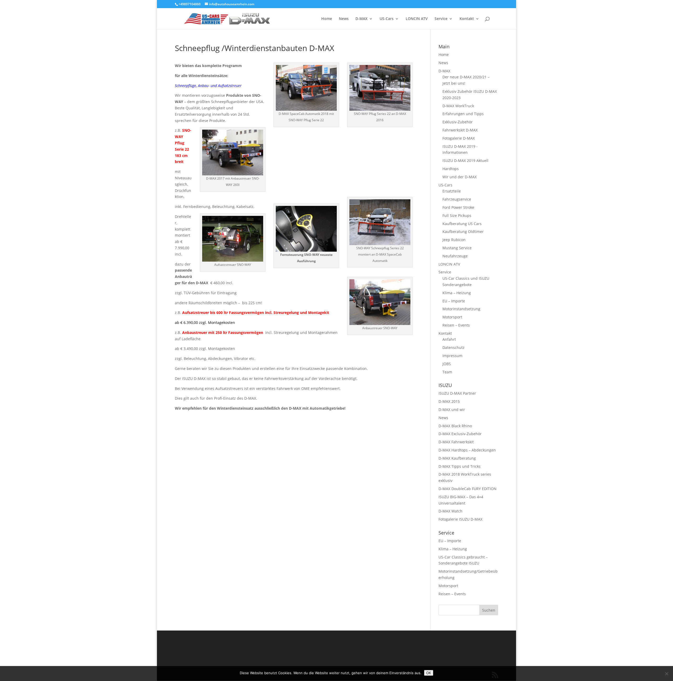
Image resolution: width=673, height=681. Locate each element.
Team (447, 371)
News (344, 19)
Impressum (452, 355)
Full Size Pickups (456, 215)
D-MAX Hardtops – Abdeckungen (467, 450)
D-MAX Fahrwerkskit (456, 441)
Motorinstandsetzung (461, 308)
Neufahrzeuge (455, 255)
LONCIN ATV (417, 19)
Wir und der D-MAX (459, 176)
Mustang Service (457, 247)
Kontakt (467, 19)
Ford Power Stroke (458, 207)
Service (441, 19)
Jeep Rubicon (454, 239)
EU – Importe (453, 300)
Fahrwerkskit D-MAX (460, 130)
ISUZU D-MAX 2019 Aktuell (465, 160)
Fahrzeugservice (456, 199)
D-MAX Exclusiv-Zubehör (460, 433)
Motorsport (452, 316)
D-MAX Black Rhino (455, 425)
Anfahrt (449, 339)
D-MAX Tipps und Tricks (460, 466)
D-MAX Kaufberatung (457, 458)
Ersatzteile (451, 191)
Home (326, 19)
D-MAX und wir (452, 409)
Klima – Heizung (456, 292)
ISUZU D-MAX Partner (457, 393)
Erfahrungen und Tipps (463, 113)
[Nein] (666, 673)
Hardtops (450, 168)
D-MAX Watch (450, 511)
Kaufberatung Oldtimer (463, 231)
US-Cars (387, 19)
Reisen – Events (456, 325)
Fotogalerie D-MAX (458, 138)
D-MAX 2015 (449, 401)
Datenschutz (453, 347)
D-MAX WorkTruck (458, 105)
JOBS (446, 363)
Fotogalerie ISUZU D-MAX (460, 519)
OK (428, 673)
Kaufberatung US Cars (462, 223)
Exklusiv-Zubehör (457, 121)
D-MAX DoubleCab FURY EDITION (468, 488)
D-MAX (361, 19)
